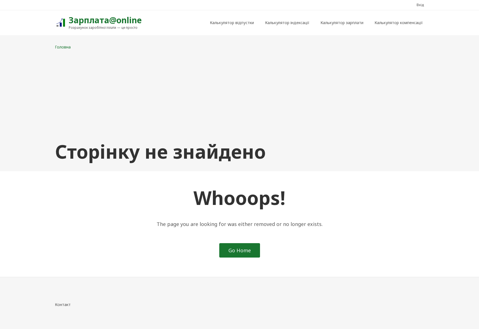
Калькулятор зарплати (341, 22)
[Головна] (60, 22)
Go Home (239, 250)
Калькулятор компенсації (398, 22)
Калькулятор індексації (287, 22)
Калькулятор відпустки (232, 22)
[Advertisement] (239, 95)
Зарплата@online (105, 20)
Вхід (420, 4)
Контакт (63, 304)
